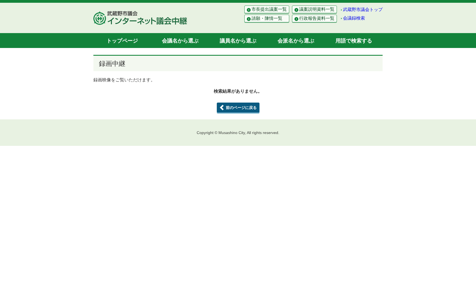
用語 (354, 41)
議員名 (238, 41)
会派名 (296, 41)
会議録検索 (354, 18)
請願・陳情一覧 (266, 18)
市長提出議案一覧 (269, 9)
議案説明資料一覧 (316, 9)
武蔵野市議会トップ (363, 9)
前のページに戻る (241, 107)
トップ (122, 41)
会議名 (180, 41)
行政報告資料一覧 (316, 18)
